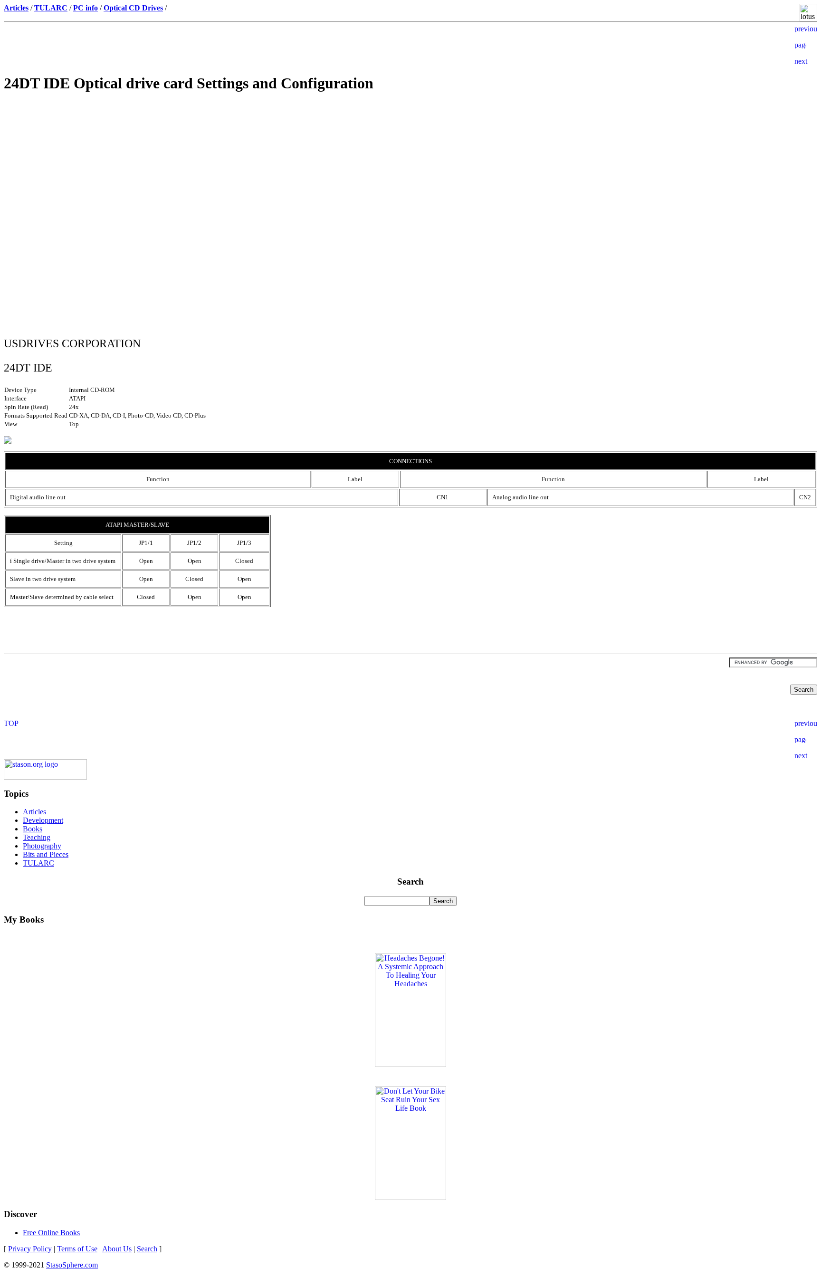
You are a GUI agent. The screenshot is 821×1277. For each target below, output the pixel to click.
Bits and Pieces (45, 854)
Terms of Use (77, 1249)
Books (32, 829)
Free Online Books (51, 1233)
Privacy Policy (30, 1249)
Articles (34, 812)
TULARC (38, 863)
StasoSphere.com (72, 1265)
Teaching (36, 837)
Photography (42, 846)
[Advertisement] (410, 169)
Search (147, 1249)
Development (43, 820)
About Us (117, 1249)
